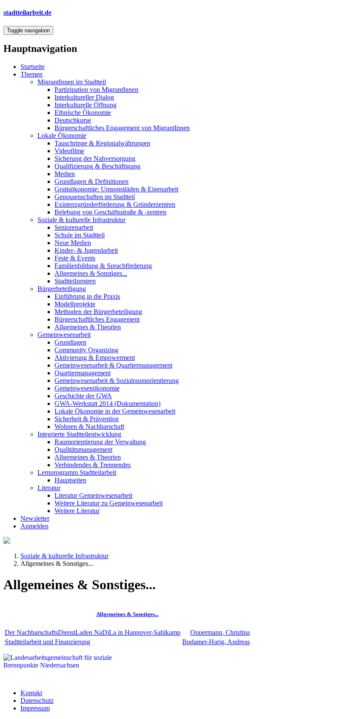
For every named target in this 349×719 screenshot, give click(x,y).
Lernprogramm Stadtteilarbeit (76, 472)
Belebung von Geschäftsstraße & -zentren (110, 212)
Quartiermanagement (82, 373)
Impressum (35, 708)
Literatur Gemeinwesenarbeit (93, 495)
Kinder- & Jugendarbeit (86, 250)
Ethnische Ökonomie (82, 112)
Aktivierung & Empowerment (94, 357)
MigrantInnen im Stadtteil (71, 82)
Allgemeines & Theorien (87, 327)
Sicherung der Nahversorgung (94, 158)
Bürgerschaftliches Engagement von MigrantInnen (122, 127)
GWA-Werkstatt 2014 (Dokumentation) (107, 403)
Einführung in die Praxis (87, 296)
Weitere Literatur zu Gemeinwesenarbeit (108, 503)
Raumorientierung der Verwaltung (100, 441)
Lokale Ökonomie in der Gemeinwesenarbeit (114, 411)
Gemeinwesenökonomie (87, 388)
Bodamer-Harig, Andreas (216, 641)
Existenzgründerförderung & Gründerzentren (114, 204)
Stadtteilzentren (75, 281)
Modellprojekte (74, 304)
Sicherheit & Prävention (86, 418)
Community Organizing (86, 350)
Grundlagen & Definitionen (91, 181)
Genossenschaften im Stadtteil (94, 196)
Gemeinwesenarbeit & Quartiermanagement (113, 365)
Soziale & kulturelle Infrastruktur (81, 219)
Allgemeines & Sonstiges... (90, 273)
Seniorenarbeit (73, 227)
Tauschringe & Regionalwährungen (102, 143)
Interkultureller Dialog (84, 97)
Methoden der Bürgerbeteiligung (98, 311)
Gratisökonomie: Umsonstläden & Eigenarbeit (116, 189)
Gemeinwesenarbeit (64, 334)
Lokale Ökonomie (61, 135)
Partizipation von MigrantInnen (96, 89)
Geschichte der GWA (83, 395)
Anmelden (34, 526)
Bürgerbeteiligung (61, 288)
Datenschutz (37, 700)
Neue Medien (72, 242)
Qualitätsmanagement (83, 449)
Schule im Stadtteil (79, 235)
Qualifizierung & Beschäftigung (97, 166)
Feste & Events (74, 258)
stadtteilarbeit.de (27, 12)
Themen (31, 74)
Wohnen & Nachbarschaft (89, 426)
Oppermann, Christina (220, 632)
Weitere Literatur (77, 510)
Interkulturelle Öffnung (85, 104)
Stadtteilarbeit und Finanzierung (47, 641)
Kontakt (31, 692)
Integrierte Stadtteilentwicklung (79, 434)
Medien (64, 173)
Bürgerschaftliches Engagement (97, 319)
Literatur (48, 487)
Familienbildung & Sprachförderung (103, 265)
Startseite (32, 66)
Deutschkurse (72, 120)
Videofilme (69, 150)
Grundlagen (70, 342)
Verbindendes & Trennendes (92, 464)
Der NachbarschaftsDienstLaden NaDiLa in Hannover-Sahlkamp (92, 632)
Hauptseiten (70, 480)
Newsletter (34, 518)
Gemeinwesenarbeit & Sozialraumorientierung (116, 380)
